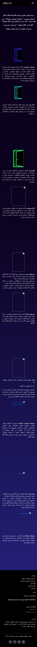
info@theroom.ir (30, 612)
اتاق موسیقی (32, 586)
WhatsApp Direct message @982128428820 (22, 600)
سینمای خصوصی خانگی (29, 579)
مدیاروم (33, 588)
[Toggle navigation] (32, 3)
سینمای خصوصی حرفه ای (28, 581)
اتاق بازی (33, 583)
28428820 (33, 610)
